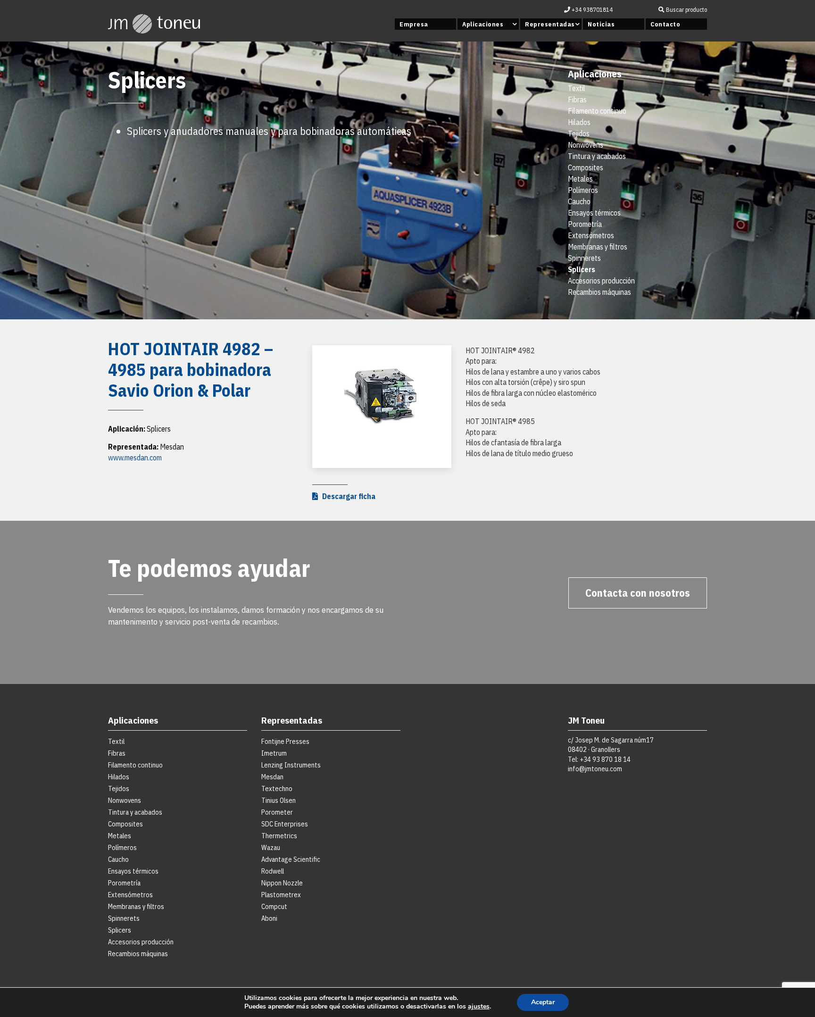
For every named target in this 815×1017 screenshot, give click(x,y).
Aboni (269, 918)
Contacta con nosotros (637, 593)
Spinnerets (584, 258)
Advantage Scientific (290, 859)
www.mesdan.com (135, 457)
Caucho (579, 201)
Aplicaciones (482, 24)
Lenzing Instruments (291, 764)
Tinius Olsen (278, 800)
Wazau (270, 847)
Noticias (601, 24)
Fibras (577, 99)
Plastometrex (281, 894)
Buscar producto (686, 10)
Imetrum (274, 753)
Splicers (581, 269)
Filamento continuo (597, 111)
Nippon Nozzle (282, 882)
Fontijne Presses (285, 741)
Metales (580, 178)
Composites (585, 167)
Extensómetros (591, 235)
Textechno (276, 788)
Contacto (665, 24)
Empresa (413, 24)
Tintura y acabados (597, 156)
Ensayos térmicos (594, 212)
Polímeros (583, 190)
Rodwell (272, 871)
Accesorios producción (601, 280)
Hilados (579, 122)
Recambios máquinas (599, 292)
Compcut (274, 906)
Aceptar (543, 1002)
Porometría (585, 224)
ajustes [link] (479, 1006)
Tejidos (579, 133)
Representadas (550, 24)
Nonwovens (585, 145)
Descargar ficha (346, 496)
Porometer (277, 812)
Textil (576, 88)
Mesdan (272, 776)
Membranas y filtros (597, 246)
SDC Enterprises (284, 823)
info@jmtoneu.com (595, 768)
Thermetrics (279, 835)
